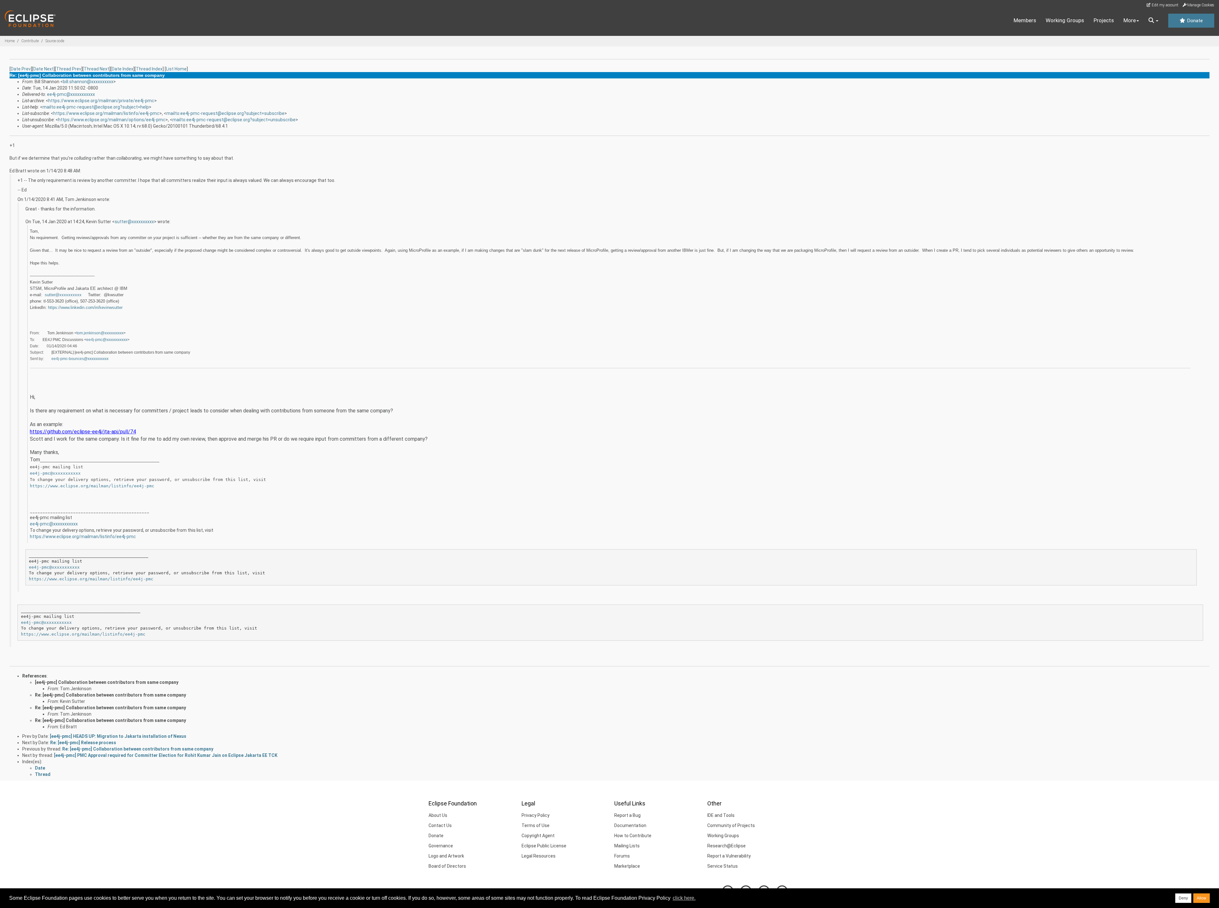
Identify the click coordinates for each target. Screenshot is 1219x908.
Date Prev (21, 68)
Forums (622, 855)
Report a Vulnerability (729, 855)
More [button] (1129, 20)
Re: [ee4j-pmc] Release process (83, 742)
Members (1025, 20)
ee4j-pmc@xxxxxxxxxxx (71, 94)
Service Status (722, 866)
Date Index (122, 68)
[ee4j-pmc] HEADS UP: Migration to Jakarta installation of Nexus (118, 736)
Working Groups (1065, 20)
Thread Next (96, 68)
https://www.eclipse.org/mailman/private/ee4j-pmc (101, 100)
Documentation (630, 825)
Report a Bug (627, 815)
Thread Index (149, 68)
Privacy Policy (536, 815)
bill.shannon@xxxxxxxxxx (88, 81)
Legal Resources (539, 855)
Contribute (30, 41)
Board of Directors (447, 866)
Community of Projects (731, 825)
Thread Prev (68, 68)
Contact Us (440, 825)
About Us (438, 815)
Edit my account (1164, 5)
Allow (1201, 898)
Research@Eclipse (726, 845)
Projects (1104, 20)
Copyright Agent (538, 835)
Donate (1194, 20)
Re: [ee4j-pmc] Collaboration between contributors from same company (110, 695)
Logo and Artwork (446, 855)
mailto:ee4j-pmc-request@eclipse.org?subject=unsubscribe (234, 119)
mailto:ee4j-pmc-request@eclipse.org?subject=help (96, 107)
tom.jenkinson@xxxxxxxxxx (100, 333)
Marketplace (627, 866)
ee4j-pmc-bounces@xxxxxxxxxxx (80, 359)
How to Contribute (632, 835)
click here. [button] (684, 898)
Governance (441, 845)
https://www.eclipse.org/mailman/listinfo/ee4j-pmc (106, 113)
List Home (176, 68)
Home (10, 41)
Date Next (43, 68)
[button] (1153, 20)
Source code (54, 41)
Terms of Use (536, 825)
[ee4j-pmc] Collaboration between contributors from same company (106, 682)
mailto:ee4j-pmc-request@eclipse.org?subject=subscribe (225, 113)
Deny (1183, 898)
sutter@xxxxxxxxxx (134, 221)
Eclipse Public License (544, 845)
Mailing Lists (627, 845)
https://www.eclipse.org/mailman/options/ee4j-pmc (111, 119)
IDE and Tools (721, 815)
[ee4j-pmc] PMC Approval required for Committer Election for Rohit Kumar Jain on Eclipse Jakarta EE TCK (165, 755)
